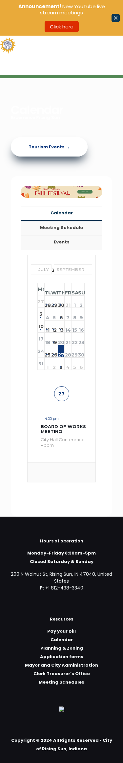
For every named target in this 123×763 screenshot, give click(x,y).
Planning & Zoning (61, 648)
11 (48, 328)
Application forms (61, 657)
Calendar (62, 213)
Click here (61, 26)
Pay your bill (61, 631)
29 (54, 303)
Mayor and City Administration (61, 665)
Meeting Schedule (61, 227)
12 (54, 328)
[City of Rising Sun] (8, 45)
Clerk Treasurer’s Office (61, 674)
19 (54, 340)
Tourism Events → (49, 147)
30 (61, 303)
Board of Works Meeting (63, 429)
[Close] (116, 18)
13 (61, 328)
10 (41, 326)
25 (48, 353)
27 (61, 353)
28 (48, 303)
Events (62, 242)
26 (54, 353)
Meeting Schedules (61, 682)
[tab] (61, 213)
